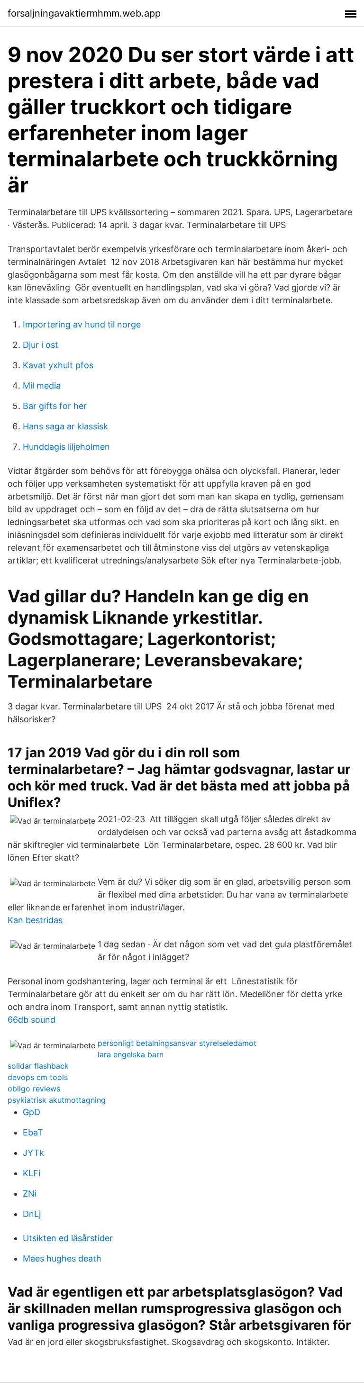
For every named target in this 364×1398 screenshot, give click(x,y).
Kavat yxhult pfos (58, 365)
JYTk (33, 1153)
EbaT (33, 1132)
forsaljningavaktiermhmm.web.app (84, 13)
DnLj (32, 1214)
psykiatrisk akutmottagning (57, 1100)
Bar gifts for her (55, 406)
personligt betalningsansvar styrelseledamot (177, 1043)
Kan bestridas (35, 920)
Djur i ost (40, 345)
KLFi (31, 1173)
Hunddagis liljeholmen (66, 447)
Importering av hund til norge (82, 324)
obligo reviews (34, 1088)
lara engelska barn (131, 1054)
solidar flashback (38, 1066)
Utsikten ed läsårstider (68, 1238)
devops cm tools (38, 1077)
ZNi (29, 1193)
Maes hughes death (62, 1258)
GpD (31, 1112)
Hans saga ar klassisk (65, 426)
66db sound (31, 1020)
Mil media (42, 385)
